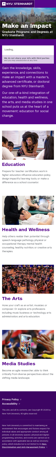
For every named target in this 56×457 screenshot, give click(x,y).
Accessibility (9, 403)
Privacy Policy (10, 399)
